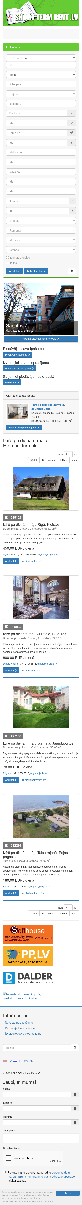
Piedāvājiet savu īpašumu (21, 1028)
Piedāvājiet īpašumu (16, 354)
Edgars (7, 773)
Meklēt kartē (37, 271)
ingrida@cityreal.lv (48, 554)
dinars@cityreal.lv (47, 663)
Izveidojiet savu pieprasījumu (23, 1033)
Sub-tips (14, 84)
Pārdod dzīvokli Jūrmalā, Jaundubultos (48, 407)
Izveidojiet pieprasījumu (18, 368)
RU (20, 1061)
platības (63, 460)
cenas (51, 460)
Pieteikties (11, 382)
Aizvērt (68, 1193)
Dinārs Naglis (10, 663)
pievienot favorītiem (35, 561)
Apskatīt (9, 561)
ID (43, 460)
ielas (74, 460)
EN (31, 1061)
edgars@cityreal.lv (40, 773)
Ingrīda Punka (10, 554)
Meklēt (16, 271)
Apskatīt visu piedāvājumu (22, 427)
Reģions (14, 104)
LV (10, 1061)
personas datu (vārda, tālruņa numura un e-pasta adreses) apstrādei (41, 1174)
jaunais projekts (20, 257)
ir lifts (13, 263)
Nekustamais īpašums (19, 1022)
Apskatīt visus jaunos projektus (40, 338)
